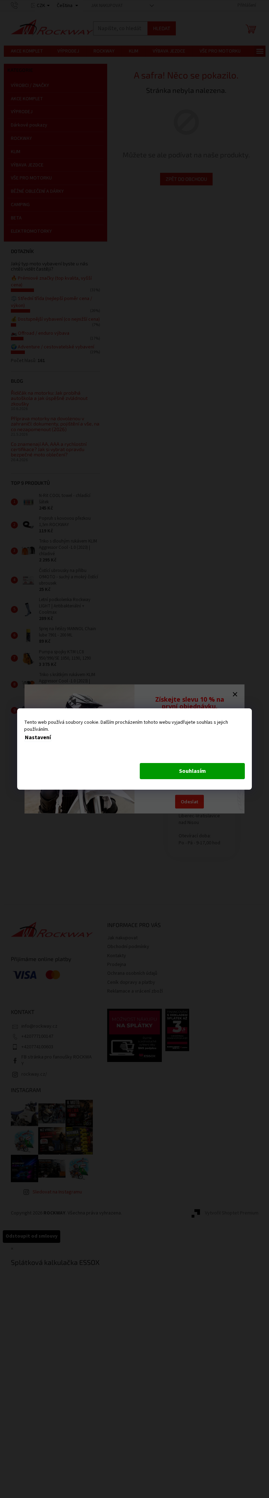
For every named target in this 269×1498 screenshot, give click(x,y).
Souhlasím (192, 771)
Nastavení (38, 737)
